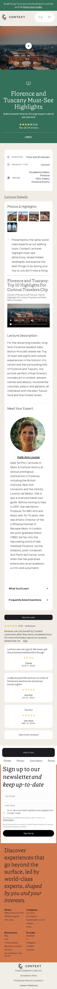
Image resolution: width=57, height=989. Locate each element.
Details (7, 760)
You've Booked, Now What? (13, 954)
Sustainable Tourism (35, 919)
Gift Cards (9, 919)
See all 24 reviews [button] (29, 127)
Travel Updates (11, 942)
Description (36, 760)
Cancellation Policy (28, 975)
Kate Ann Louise (28, 457)
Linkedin (30, 946)
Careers (29, 923)
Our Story (30, 912)
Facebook (30, 935)
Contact (8, 949)
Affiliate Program (11, 916)
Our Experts (31, 916)
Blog (6, 935)
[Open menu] (49, 17)
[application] (28, 315)
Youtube (30, 949)
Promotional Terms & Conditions (28, 980)
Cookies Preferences (28, 985)
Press (28, 926)
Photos (20, 760)
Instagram (31, 942)
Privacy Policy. (8, 820)
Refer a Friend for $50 (14, 912)
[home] (15, 20)
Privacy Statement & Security (28, 970)
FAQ (25, 640)
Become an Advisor (12, 946)
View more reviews (29, 734)
